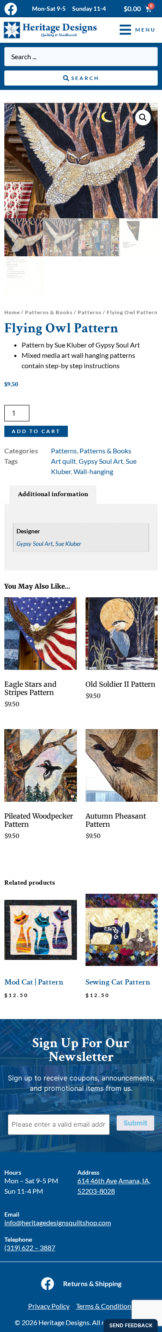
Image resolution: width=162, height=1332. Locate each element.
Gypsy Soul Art (101, 461)
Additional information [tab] (53, 494)
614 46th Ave (97, 1180)
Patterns (90, 312)
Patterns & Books (49, 312)
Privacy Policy (49, 1306)
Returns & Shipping (92, 1283)
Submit (135, 1122)
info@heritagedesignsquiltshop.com (57, 1222)
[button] (131, 30)
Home (12, 312)
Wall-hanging (93, 471)
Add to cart (36, 431)
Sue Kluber (68, 543)
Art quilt (63, 461)
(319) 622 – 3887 (29, 1247)
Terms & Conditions (105, 1306)
